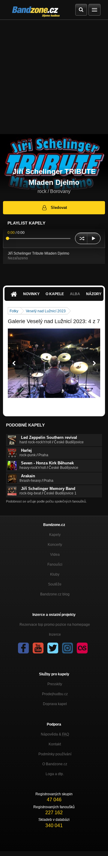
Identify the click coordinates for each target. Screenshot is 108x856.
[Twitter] (52, 648)
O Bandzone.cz (54, 764)
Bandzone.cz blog (55, 594)
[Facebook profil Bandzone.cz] (23, 648)
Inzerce (55, 634)
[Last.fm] (82, 648)
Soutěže (55, 584)
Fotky (14, 311)
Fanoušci (54, 564)
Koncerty (55, 545)
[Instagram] (67, 648)
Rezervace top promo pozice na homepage (55, 624)
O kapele (55, 294)
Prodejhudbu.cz (55, 694)
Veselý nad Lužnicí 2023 (46, 311)
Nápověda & (55, 734)
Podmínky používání (54, 754)
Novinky (31, 294)
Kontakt (55, 744)
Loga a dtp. (55, 774)
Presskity (54, 684)
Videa (55, 554)
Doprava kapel (55, 704)
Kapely (55, 535)
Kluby (54, 574)
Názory (93, 294)
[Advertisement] (54, 77)
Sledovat (59, 207)
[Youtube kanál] (38, 648)
